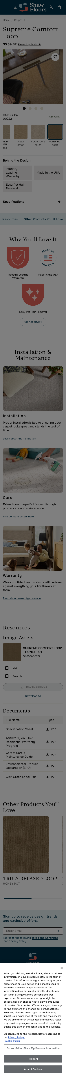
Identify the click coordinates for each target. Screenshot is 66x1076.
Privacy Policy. (16, 1037)
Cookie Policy (12, 1040)
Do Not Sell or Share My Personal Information (33, 1048)
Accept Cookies (33, 1069)
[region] (33, 1019)
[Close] (62, 968)
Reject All (33, 1058)
